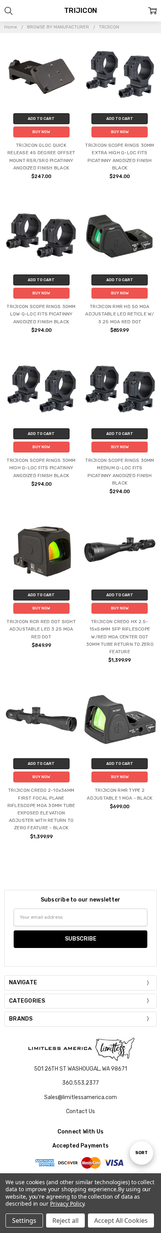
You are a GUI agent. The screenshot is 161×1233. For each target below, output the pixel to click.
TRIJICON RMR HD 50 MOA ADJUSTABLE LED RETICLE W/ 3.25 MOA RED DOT (119, 314)
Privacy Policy (67, 1203)
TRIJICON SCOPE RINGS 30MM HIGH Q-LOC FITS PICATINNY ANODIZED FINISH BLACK (41, 468)
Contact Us (80, 1111)
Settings (24, 1220)
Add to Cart (41, 118)
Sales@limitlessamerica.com (80, 1097)
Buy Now (41, 132)
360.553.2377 (80, 1083)
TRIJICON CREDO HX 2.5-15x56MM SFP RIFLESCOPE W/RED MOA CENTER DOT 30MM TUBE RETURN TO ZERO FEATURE (120, 636)
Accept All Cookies (121, 1220)
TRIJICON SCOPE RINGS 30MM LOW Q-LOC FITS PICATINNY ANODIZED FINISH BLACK (41, 314)
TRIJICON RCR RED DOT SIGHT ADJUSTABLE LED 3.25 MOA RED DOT (41, 629)
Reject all (65, 1220)
